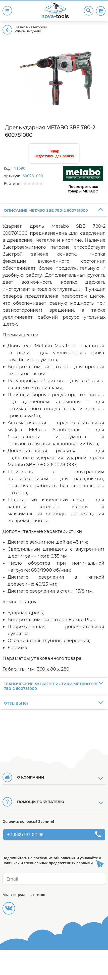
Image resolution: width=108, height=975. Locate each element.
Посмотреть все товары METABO (83, 188)
